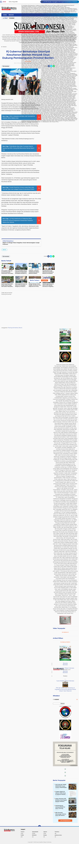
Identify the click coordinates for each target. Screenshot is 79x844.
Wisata (45, 835)
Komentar (6, 66)
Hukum (22, 831)
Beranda (65, 663)
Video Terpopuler (59, 628)
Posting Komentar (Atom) (15, 327)
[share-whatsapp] (54, 66)
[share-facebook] (49, 66)
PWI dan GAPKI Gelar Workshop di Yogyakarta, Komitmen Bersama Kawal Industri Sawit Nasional (65, 689)
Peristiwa (57, 831)
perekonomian (58, 835)
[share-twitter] (51, 66)
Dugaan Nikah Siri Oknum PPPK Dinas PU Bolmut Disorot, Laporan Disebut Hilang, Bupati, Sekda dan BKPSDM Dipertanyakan (61, 793)
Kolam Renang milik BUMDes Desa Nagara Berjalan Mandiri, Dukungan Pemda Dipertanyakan (61, 800)
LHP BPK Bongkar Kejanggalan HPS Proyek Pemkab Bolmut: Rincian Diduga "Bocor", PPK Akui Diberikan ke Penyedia (60, 1)
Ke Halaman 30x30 (64, 642)
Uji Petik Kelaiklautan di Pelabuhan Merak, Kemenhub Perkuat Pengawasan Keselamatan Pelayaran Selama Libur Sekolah (18, 220)
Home (4, 1)
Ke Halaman (65, 632)
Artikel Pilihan (58, 638)
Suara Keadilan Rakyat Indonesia (65, 668)
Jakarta (45, 831)
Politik (22, 835)
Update (45, 280)
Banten (4, 249)
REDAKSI (11, 15)
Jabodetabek (35, 831)
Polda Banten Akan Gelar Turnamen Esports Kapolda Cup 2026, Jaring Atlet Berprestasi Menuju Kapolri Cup (18, 148)
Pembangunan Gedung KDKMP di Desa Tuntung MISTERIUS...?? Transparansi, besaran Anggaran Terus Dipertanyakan (61, 807)
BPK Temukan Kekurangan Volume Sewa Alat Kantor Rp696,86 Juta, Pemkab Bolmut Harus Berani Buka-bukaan (61, 814)
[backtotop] (39, 826)
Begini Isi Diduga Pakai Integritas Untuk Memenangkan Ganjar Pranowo (21, 243)
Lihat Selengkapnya (65, 820)
